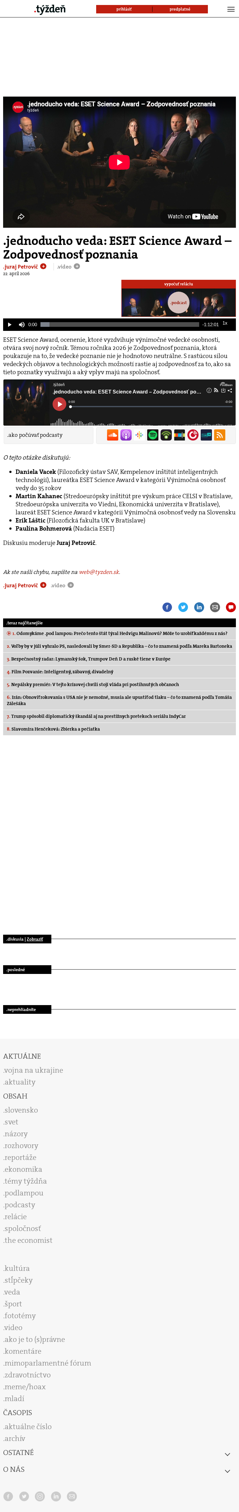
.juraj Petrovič (21, 266)
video (13, 1328)
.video (65, 266)
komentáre (23, 1351)
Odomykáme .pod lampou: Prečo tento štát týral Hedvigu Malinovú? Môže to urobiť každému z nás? (119, 633)
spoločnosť (23, 1228)
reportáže (20, 1157)
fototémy (20, 1316)
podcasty (20, 1205)
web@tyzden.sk (99, 572)
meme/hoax (25, 1387)
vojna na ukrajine (33, 1070)
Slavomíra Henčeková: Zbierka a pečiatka (53, 729)
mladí (14, 1399)
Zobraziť (35, 939)
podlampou (24, 1193)
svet (11, 1122)
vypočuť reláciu (178, 284)
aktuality (20, 1082)
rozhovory (21, 1146)
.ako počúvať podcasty (35, 435)
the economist (29, 1240)
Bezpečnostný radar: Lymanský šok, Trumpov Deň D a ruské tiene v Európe (89, 659)
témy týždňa (26, 1181)
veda (12, 1292)
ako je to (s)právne (35, 1339)
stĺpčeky (19, 1280)
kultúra (17, 1268)
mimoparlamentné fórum (48, 1363)
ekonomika (23, 1169)
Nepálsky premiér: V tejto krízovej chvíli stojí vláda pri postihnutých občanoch (93, 684)
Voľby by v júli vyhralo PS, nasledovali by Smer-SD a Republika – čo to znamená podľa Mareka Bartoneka (119, 646)
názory (16, 1134)
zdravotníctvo (28, 1375)
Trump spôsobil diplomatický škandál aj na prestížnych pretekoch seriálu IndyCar (96, 716)
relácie (16, 1217)
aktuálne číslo (28, 1427)
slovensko (21, 1110)
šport (13, 1304)
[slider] (119, 324)
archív (15, 1438)
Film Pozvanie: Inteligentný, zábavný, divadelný (60, 672)
